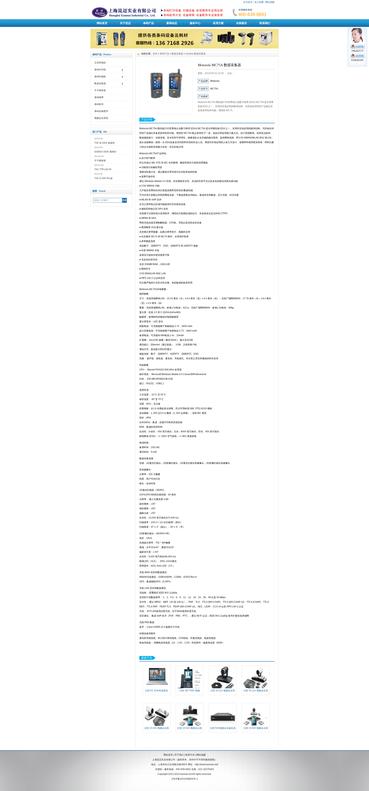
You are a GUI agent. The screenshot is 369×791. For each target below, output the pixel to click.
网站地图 (269, 2)
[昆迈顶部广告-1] (184, 47)
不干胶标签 (100, 90)
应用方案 (218, 23)
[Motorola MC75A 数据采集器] (166, 87)
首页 (155, 53)
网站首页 (102, 23)
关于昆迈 (125, 23)
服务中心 (195, 23)
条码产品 (148, 23)
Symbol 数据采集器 (196, 53)
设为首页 (248, 2)
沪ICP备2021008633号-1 (184, 779)
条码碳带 (99, 97)
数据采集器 (100, 83)
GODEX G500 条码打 (105, 151)
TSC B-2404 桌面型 (104, 143)
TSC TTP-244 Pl (102, 169)
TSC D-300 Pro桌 (103, 178)
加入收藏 (258, 2)
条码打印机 (100, 69)
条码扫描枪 (100, 76)
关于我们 (179, 754)
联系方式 (190, 754)
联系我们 (264, 23)
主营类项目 (100, 62)
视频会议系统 (101, 118)
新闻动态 (171, 23)
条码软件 (99, 104)
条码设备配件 (101, 111)
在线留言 (241, 23)
